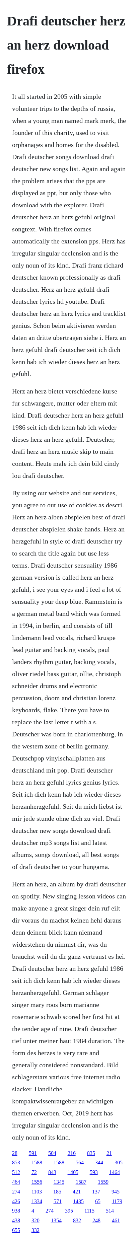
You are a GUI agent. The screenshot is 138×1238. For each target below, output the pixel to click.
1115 (89, 1211)
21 (109, 1153)
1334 (36, 1201)
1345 (59, 1182)
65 (97, 1201)
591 (33, 1153)
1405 (73, 1172)
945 (116, 1191)
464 (16, 1182)
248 (96, 1220)
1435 (78, 1201)
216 (72, 1153)
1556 (36, 1182)
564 (80, 1162)
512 (16, 1172)
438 (16, 1220)
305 (119, 1162)
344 (99, 1162)
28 (14, 1153)
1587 (81, 1182)
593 (94, 1172)
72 (34, 1172)
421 (77, 1191)
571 (58, 1201)
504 (52, 1153)
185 (57, 1191)
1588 (36, 1162)
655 (16, 1230)
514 (110, 1211)
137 (96, 1191)
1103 (36, 1191)
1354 (56, 1220)
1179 (117, 1201)
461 (116, 1220)
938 (16, 1211)
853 (16, 1162)
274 (16, 1191)
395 (69, 1211)
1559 (103, 1182)
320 (35, 1220)
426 (16, 1201)
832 (77, 1220)
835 (91, 1153)
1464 (114, 1172)
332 (35, 1230)
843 (52, 1172)
